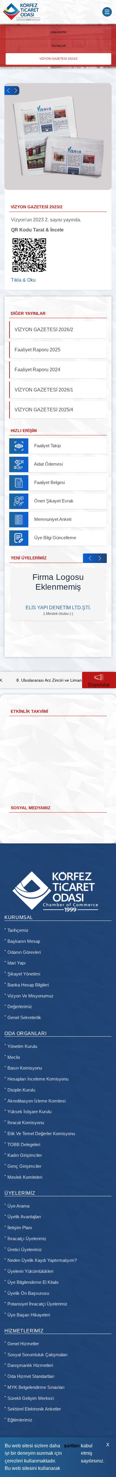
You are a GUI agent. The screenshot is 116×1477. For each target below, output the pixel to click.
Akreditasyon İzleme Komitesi (36, 1101)
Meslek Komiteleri (24, 1177)
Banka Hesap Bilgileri (28, 985)
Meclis (13, 1057)
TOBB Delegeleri (23, 1144)
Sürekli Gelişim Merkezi (30, 1398)
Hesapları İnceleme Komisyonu (37, 1079)
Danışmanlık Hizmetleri (30, 1365)
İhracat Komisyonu (25, 1122)
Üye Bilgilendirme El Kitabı (33, 1282)
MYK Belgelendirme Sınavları (36, 1387)
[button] (8, 90)
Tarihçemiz (18, 930)
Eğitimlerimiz (19, 1420)
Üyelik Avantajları (24, 1216)
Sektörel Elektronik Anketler (34, 1409)
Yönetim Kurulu (22, 1046)
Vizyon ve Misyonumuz (30, 996)
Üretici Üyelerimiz (24, 1249)
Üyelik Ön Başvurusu (28, 1293)
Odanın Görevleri (24, 952)
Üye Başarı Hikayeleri (28, 1315)
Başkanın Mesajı (23, 941)
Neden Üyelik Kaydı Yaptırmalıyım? (42, 1260)
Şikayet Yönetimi (23, 974)
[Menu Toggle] (107, 12)
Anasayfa (58, 32)
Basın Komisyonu (24, 1068)
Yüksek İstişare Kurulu (29, 1111)
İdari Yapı (16, 963)
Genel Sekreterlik (24, 1017)
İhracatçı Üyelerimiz (26, 1238)
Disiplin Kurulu (21, 1090)
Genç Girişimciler (24, 1166)
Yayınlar (58, 45)
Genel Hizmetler (23, 1343)
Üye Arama (18, 1206)
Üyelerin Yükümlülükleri (30, 1271)
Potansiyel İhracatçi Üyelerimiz (37, 1304)
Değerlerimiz (19, 1006)
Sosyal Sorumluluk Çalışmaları (37, 1354)
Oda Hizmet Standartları (30, 1376)
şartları (71, 1445)
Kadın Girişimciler (24, 1155)
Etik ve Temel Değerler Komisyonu (41, 1133)
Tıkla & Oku (23, 280)
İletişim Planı (19, 1227)
